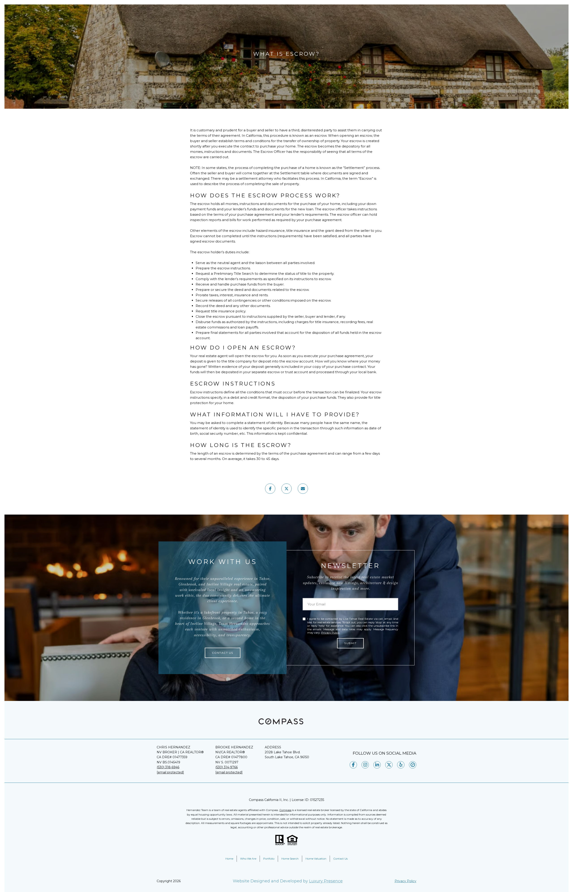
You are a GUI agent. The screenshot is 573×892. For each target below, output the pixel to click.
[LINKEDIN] (377, 765)
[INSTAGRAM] (365, 765)
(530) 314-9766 (226, 767)
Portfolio (268, 858)
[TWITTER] (389, 765)
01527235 (317, 800)
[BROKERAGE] (412, 765)
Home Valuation (316, 858)
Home (229, 858)
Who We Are (248, 858)
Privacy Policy (330, 632)
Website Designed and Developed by (288, 881)
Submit (350, 643)
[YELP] (400, 765)
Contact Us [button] (222, 652)
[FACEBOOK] (353, 765)
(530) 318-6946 (168, 767)
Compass (285, 810)
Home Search (290, 858)
